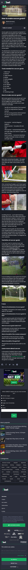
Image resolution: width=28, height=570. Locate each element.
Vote (14, 415)
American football (6, 462)
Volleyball (21, 481)
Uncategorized (8, 481)
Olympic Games (6, 474)
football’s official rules (17, 356)
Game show (5, 505)
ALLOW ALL (14, 559)
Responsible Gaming (15, 525)
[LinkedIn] (13, 364)
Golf (3, 471)
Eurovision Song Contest (7, 469)
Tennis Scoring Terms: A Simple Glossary (15, 433)
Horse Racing (16, 471)
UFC (25, 478)
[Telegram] (17, 364)
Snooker (4, 478)
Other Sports (16, 474)
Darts (20, 467)
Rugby (16, 476)
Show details (21, 555)
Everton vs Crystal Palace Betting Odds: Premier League (16, 427)
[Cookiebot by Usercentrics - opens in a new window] (20, 542)
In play (3, 511)
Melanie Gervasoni (10, 21)
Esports (25, 467)
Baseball (15, 462)
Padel (24, 474)
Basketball (23, 462)
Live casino (4, 502)
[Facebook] (6, 364)
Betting (12, 465)
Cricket (8, 467)
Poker (11, 476)
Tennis (18, 478)
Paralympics (4, 476)
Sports (3, 508)
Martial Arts (23, 471)
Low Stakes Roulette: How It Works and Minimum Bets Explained (16, 445)
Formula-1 (24, 469)
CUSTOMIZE (13, 566)
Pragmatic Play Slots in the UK (15, 438)
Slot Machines (23, 476)
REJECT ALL (14, 563)
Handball (8, 471)
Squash (11, 478)
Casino (2, 467)
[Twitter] (9, 364)
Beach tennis (5, 465)
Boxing (24, 465)
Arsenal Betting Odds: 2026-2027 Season (16, 451)
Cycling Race (14, 467)
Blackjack (19, 465)
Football (4, 15)
